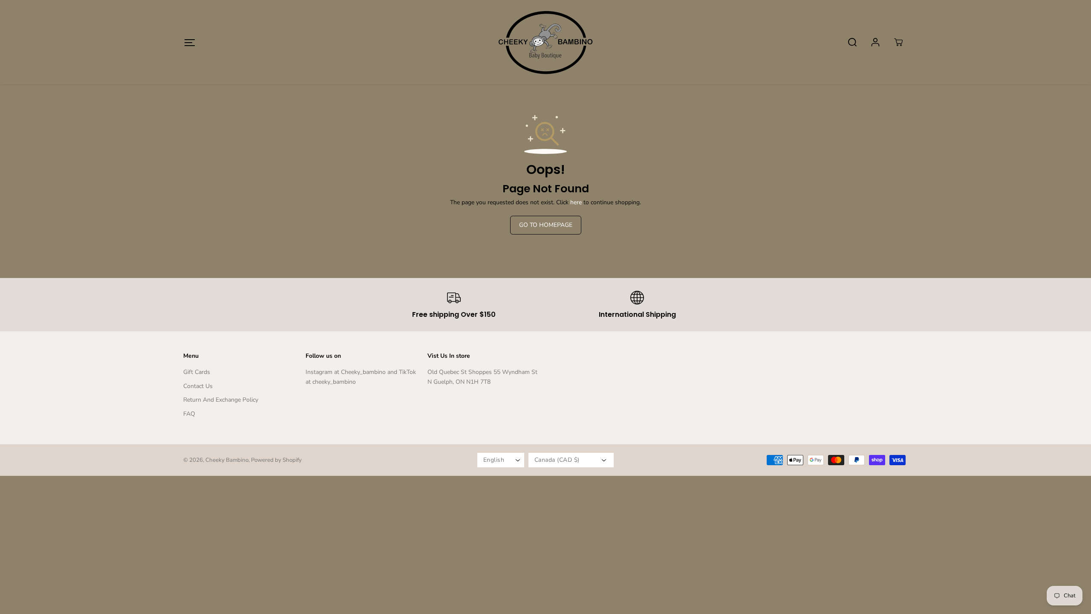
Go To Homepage (545, 225)
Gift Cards (196, 372)
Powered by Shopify (276, 460)
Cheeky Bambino (226, 460)
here (576, 202)
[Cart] (898, 42)
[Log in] (875, 42)
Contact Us (198, 386)
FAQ (189, 414)
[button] (189, 42)
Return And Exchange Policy (220, 400)
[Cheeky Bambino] (545, 42)
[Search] (852, 42)
